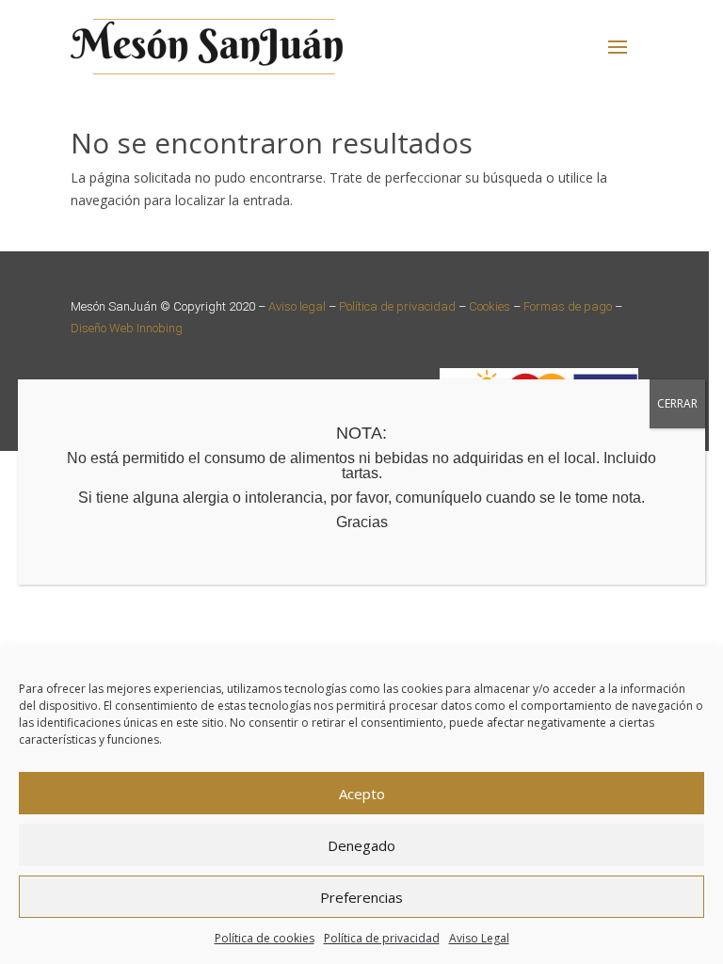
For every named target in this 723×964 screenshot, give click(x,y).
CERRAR (677, 403)
